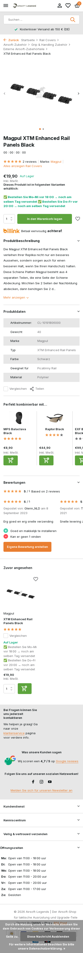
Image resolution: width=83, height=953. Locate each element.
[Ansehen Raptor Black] (55, 419)
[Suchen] (73, 19)
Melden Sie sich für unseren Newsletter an (41, 790)
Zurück (13, 40)
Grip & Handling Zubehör (49, 44)
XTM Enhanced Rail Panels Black (18, 621)
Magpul (56, 161)
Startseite (28, 40)
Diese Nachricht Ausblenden (48, 936)
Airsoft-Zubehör (15, 44)
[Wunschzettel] (68, 6)
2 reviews (30, 161)
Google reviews (67, 761)
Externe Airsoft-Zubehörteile (23, 49)
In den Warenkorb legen (44, 219)
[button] (40, 129)
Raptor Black (54, 429)
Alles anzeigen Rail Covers (22, 166)
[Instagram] (41, 782)
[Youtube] (50, 782)
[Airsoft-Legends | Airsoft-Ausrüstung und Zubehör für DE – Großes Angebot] (24, 5)
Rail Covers (47, 40)
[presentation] (4, 93)
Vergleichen (18, 388)
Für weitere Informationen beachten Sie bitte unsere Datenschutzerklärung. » (41, 946)
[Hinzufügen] (10, 460)
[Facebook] (33, 782)
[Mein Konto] (59, 5)
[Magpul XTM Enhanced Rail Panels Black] (20, 593)
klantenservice (14, 733)
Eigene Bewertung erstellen (27, 547)
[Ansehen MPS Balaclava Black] (19, 419)
